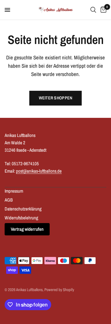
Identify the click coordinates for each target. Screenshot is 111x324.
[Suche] (93, 10)
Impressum (14, 191)
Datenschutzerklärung (23, 209)
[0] (102, 10)
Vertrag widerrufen (27, 229)
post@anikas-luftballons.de (39, 171)
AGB (9, 200)
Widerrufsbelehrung (21, 217)
